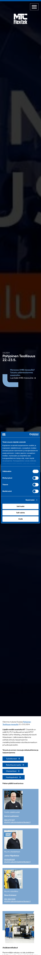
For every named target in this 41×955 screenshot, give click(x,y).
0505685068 (9, 859)
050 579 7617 (9, 820)
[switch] (36, 478)
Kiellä (21, 519)
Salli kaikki (20, 506)
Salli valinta (20, 513)
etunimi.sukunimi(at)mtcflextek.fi (17, 822)
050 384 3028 (9, 899)
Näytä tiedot (30, 500)
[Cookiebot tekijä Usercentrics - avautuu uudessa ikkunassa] (29, 434)
